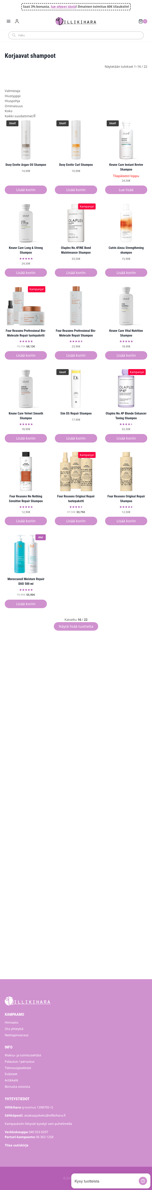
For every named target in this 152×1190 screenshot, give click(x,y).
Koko (8, 111)
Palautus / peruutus (19, 1061)
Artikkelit (11, 1080)
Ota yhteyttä (14, 1029)
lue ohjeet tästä (63, 6)
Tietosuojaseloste (18, 1068)
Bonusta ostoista (17, 1086)
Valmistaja (12, 91)
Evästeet (11, 1074)
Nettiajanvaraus (16, 1035)
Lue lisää (126, 189)
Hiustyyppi (13, 96)
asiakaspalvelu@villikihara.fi (45, 1115)
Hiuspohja (12, 101)
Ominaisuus (14, 106)
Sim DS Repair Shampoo (76, 413)
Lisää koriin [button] (25, 189)
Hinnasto (11, 1022)
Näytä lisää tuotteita (76, 626)
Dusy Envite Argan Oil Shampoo (26, 165)
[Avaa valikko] (8, 21)
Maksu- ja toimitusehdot (23, 1055)
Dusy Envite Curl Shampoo (76, 165)
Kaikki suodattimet (19, 116)
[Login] (16, 21)
